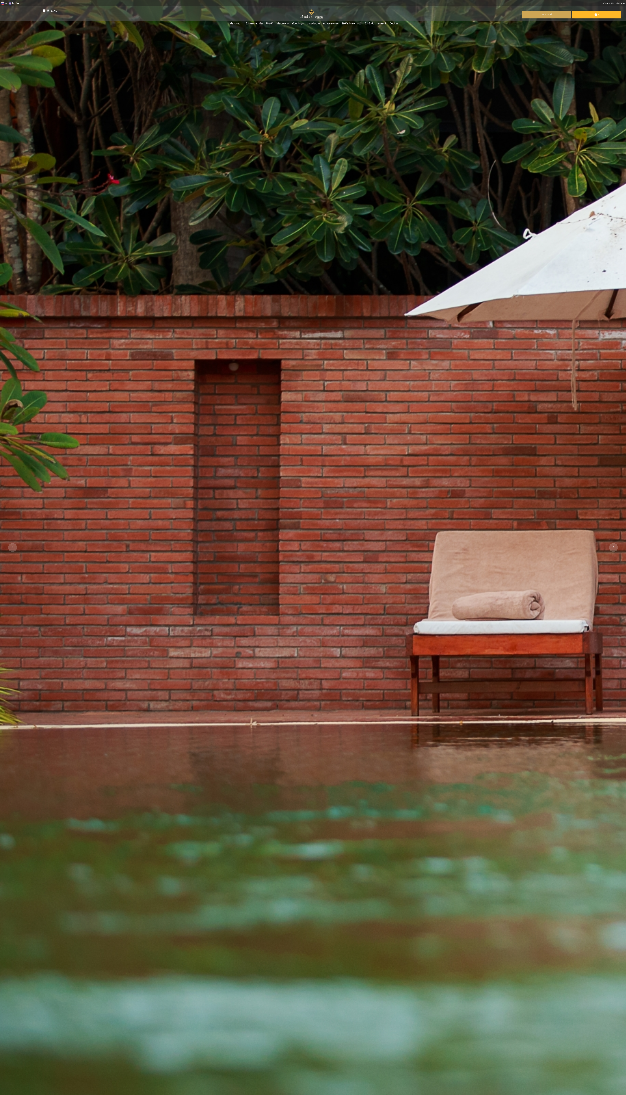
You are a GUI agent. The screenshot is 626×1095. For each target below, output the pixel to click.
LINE (54, 11)
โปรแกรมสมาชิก (254, 23)
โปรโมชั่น (369, 23)
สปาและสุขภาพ (331, 23)
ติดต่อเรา (394, 23)
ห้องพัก (270, 23)
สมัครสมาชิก (608, 3)
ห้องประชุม (298, 23)
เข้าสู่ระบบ (620, 3)
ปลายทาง (235, 23)
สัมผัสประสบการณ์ (351, 23)
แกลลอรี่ (382, 23)
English (15, 3)
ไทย (6, 3)
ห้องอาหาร (283, 23)
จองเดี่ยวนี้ (546, 14)
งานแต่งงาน (313, 23)
